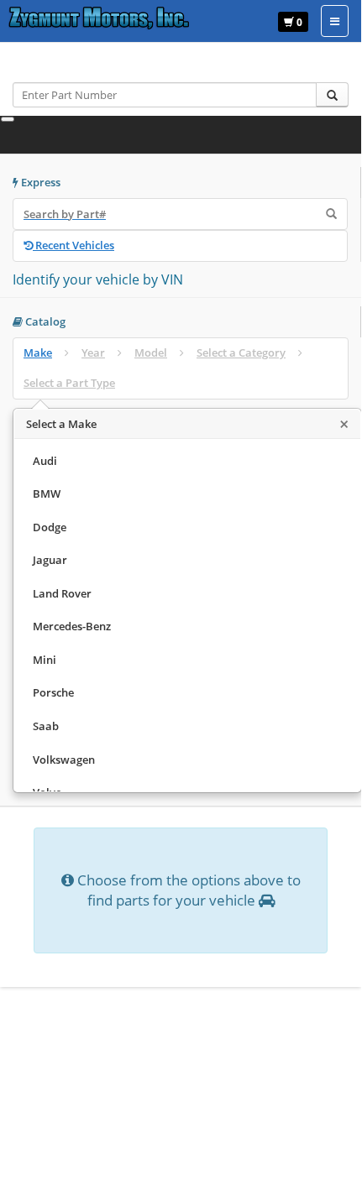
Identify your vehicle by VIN (98, 279)
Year (93, 352)
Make (38, 352)
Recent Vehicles (73, 245)
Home (39, 66)
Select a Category (241, 352)
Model (150, 352)
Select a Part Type (69, 382)
